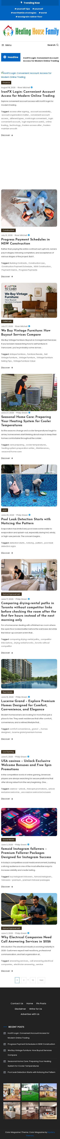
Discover (5, 135)
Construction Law (37, 263)
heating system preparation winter (18, 448)
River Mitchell (24, 87)
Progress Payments (28, 270)
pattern (39, 542)
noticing (30, 542)
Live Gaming (8, 752)
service (39, 964)
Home (30, 1003)
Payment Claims (9, 270)
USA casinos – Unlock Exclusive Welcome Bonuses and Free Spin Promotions (26, 765)
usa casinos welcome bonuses (36, 792)
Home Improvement (11, 594)
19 (33, 980)
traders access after (32, 125)
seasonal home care (12, 451)
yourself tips (23, 8)
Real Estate (7, 692)
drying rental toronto (23, 642)
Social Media (8, 839)
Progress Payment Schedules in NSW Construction (31, 1044)
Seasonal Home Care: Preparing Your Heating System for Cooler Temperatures (26, 421)
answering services (19, 960)
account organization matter (15, 115)
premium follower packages (36, 880)
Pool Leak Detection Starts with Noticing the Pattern (31, 1072)
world (44, 12)
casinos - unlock (17, 788)
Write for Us (35, 1008)
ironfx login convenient (36, 118)
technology (15, 125)
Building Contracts (18, 263)
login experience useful (33, 121)
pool (5, 510)
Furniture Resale (34, 354)
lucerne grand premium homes (27, 732)
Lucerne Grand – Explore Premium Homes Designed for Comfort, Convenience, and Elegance (28, 705)
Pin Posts (41, 1003)
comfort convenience (20, 729)
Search (51, 45)
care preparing (17, 444)
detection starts (17, 542)
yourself (39, 8)
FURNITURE (7, 321)
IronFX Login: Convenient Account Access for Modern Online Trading (39, 59)
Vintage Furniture (27, 357)
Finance (6, 82)
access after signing (19, 111)
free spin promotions (37, 788)
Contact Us (17, 1003)
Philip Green (22, 412)
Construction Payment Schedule (17, 266)
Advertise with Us (30, 1014)
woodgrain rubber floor (30, 16)
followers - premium (11, 880)
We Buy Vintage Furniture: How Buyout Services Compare (30, 1052)
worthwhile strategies (24, 12)
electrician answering (24, 964)
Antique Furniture (17, 354)
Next (41, 980)
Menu (8, 45)
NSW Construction (42, 266)
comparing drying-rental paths (24, 639)
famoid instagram (42, 876)
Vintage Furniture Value (24, 361)
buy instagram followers (21, 876)
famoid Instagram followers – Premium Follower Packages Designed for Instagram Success (26, 853)
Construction (8, 230)
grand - (35, 729)
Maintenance (42, 448)
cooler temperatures (36, 444)
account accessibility (41, 111)
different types (17, 118)
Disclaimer (20, 1008)
